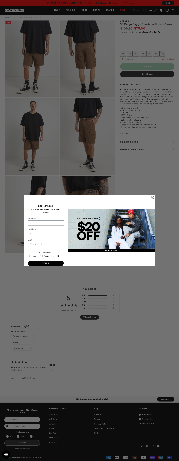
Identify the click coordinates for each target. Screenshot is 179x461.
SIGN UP (46, 263)
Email (30, 240)
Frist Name (32, 219)
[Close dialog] (152, 197)
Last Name (32, 229)
